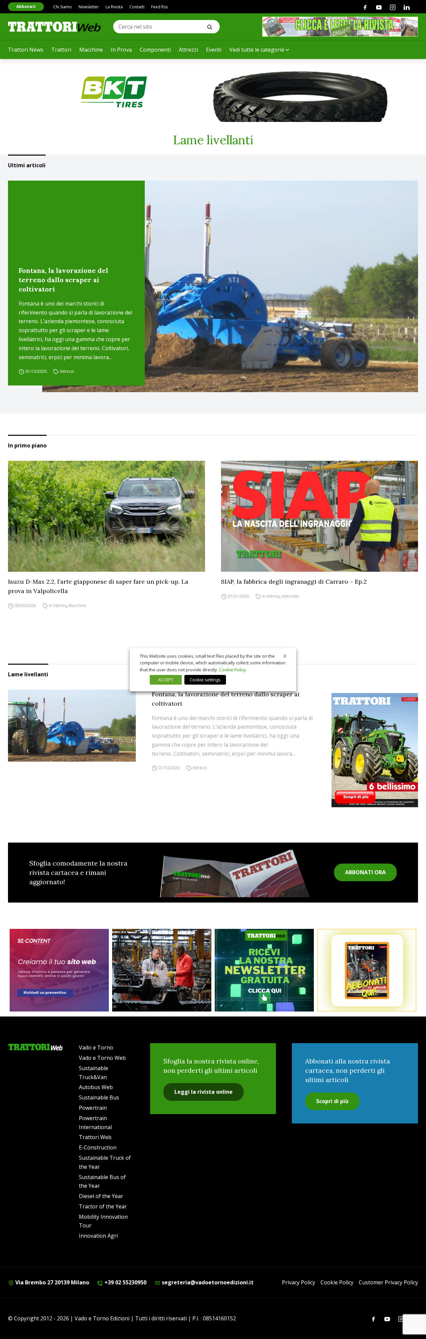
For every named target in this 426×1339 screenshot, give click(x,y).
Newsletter (89, 7)
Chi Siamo (62, 7)
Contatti (136, 7)
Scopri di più (332, 1101)
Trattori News (25, 49)
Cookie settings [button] (205, 680)
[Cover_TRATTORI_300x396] (374, 750)
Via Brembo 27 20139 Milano (51, 1282)
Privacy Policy (298, 1282)
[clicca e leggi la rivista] (340, 27)
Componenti (155, 49)
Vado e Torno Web (102, 1057)
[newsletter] (264, 970)
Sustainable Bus (99, 1097)
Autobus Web (96, 1087)
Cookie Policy (336, 1282)
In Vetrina (58, 605)
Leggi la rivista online (203, 1091)
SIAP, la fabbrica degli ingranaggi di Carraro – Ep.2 (294, 581)
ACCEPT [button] (165, 680)
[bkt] (213, 92)
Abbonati (26, 6)
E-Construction (97, 1147)
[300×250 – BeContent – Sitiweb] (59, 970)
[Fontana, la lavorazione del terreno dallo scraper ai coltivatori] (230, 286)
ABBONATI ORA (365, 872)
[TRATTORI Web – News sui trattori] (54, 26)
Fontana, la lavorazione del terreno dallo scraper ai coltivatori (63, 279)
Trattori (61, 49)
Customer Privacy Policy (388, 1282)
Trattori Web (95, 1137)
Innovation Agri (98, 1235)
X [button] (285, 656)
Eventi (213, 49)
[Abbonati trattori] (366, 970)
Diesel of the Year (101, 1196)
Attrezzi (188, 49)
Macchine (91, 49)
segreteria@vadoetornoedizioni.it (207, 1282)
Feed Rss (159, 7)
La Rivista (114, 7)
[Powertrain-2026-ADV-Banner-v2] (161, 970)
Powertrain (93, 1107)
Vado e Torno (96, 1047)
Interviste (290, 596)
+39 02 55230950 (124, 1282)
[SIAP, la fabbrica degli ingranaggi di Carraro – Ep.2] (319, 516)
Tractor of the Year (103, 1206)
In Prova (121, 49)
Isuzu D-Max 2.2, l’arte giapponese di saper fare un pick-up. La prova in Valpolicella (98, 586)
